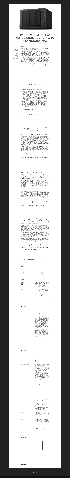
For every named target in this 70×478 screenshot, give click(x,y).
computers (16, 55)
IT (17, 56)
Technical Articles (15, 50)
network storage (15, 58)
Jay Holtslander (26, 282)
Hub (38, 82)
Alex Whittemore (26, 364)
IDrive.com (41, 60)
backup (17, 54)
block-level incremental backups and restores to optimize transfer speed (35, 220)
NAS (17, 57)
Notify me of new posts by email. (26, 462)
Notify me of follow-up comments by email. (28, 460)
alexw (11, 2)
